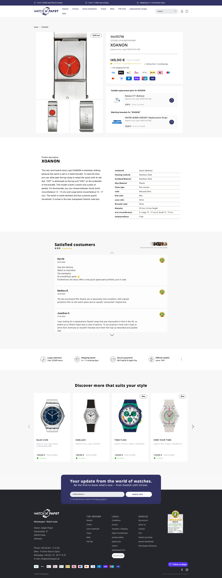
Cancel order (118, 556)
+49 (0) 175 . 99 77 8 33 (55, 555)
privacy (115, 525)
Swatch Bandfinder (146, 542)
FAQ (140, 533)
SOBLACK (81, 440)
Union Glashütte (92, 529)
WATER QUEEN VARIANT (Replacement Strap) (146, 118)
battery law (116, 542)
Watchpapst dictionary (147, 546)
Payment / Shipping (120, 529)
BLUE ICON (42, 440)
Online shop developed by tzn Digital (175, 574)
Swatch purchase (145, 537)
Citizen (89, 525)
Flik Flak (89, 542)
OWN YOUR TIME (163, 440)
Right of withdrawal (120, 533)
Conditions (116, 520)
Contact (141, 529)
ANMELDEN (137, 494)
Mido (88, 537)
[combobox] (166, 11)
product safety (118, 537)
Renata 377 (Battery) (134, 96)
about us (142, 525)
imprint (115, 546)
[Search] (175, 11)
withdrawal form (118, 550)
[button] (65, 9)
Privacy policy (100, 499)
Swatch (89, 520)
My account (143, 520)
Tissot (88, 533)
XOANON (44, 27)
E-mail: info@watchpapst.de (46, 559)
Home (36, 27)
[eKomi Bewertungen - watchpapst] (175, 522)
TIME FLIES (120, 440)
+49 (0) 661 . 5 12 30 (50, 548)
